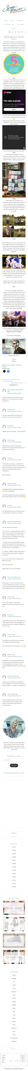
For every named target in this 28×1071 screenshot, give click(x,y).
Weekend (14, 1041)
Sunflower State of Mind (14, 9)
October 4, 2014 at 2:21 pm (14, 695)
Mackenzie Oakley (11, 676)
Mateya (9, 614)
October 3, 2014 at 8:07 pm (14, 636)
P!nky (8, 458)
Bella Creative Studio (17, 1069)
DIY (14, 981)
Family (13, 985)
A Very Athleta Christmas (14, 941)
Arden (14, 975)
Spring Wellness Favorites (14, 908)
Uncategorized (19, 36)
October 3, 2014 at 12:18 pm (14, 411)
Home (14, 1008)
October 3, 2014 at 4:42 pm (14, 578)
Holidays (14, 1005)
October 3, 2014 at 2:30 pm (14, 485)
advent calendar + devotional (15, 158)
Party (14, 1024)
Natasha (16, 48)
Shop (14, 1031)
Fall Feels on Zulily (14, 957)
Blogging (14, 978)
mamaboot (10, 654)
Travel (14, 1034)
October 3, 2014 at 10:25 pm (14, 656)
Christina (11, 48)
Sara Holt (9, 409)
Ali (24, 205)
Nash (14, 1018)
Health (14, 1001)
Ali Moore (9, 596)
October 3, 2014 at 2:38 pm (14, 507)
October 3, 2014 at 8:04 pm (14, 616)
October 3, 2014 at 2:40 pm (14, 523)
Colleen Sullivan (11, 694)
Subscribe (14, 765)
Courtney (9, 634)
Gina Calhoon (10, 483)
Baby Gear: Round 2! (17, 382)
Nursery (14, 1021)
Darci (22, 48)
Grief (14, 995)
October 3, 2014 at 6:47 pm (14, 598)
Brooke (9, 425)
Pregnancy (14, 1028)
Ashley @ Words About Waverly (15, 389)
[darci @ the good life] (12, 521)
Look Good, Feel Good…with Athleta (14, 924)
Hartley (14, 998)
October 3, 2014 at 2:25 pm (14, 459)
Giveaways (14, 991)
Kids (14, 1011)
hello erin (9, 440)
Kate (8, 505)
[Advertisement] (14, 803)
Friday (14, 988)
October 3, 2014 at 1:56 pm (14, 441)
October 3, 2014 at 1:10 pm (14, 427)
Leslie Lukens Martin (12, 577)
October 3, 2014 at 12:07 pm (14, 393)
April (7, 48)
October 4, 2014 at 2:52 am (14, 677)
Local (14, 1014)
